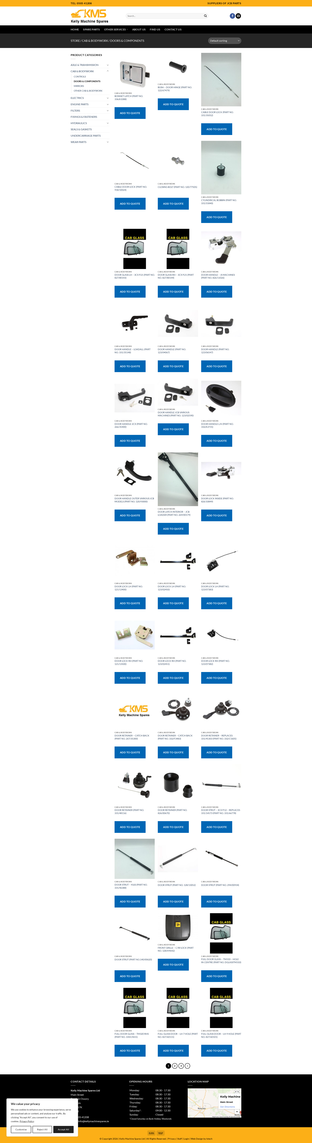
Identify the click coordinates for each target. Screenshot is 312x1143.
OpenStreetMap (235, 1116)
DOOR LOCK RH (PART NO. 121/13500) (129, 662)
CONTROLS (80, 76)
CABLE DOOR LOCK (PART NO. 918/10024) (131, 188)
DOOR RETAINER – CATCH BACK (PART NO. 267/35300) (132, 737)
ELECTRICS (77, 97)
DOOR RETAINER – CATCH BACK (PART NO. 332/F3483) (175, 737)
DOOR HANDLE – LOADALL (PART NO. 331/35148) (132, 351)
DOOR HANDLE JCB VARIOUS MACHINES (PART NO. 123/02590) (176, 414)
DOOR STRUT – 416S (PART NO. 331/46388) (131, 886)
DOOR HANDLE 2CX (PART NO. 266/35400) (131, 425)
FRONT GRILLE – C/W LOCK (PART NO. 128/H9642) (176, 949)
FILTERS (75, 110)
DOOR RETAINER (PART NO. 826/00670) (172, 811)
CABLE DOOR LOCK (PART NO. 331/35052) (217, 114)
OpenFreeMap (224, 1116)
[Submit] (205, 16)
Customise (21, 1129)
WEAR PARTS (78, 141)
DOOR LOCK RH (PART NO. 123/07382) (215, 662)
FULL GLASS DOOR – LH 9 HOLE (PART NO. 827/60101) (221, 1035)
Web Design (197, 1138)
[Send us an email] (238, 16)
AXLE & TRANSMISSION (84, 64)
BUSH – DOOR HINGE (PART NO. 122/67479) (175, 89)
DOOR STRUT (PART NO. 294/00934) (220, 885)
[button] (236, 1111)
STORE (75, 40)
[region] (42, 1117)
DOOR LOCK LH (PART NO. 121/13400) (129, 588)
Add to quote (130, 112)
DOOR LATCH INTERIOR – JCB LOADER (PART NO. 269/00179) (174, 513)
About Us (139, 29)
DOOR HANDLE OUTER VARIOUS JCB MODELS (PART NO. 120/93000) (134, 500)
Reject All (42, 1129)
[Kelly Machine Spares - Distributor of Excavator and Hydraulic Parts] (96, 16)
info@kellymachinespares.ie (93, 1121)
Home (75, 29)
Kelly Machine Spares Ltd (132, 1138)
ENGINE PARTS (79, 104)
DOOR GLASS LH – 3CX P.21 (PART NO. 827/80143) (135, 276)
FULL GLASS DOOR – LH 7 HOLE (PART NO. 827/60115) (178, 1035)
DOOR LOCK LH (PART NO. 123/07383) (215, 588)
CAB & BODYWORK (95, 40)
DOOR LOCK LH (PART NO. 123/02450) (172, 588)
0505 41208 (84, 3)
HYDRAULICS (79, 123)
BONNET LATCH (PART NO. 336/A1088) (129, 98)
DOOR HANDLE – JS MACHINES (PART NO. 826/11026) (218, 276)
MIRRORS (79, 86)
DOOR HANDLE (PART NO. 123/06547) (215, 351)
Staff (179, 1138)
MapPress (215, 1116)
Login (186, 1138)
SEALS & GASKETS (81, 129)
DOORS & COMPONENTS (87, 81)
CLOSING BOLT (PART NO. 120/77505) (177, 187)
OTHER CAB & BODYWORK (88, 90)
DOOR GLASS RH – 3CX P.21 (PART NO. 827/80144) (176, 276)
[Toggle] (108, 65)
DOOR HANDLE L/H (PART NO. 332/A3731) (217, 425)
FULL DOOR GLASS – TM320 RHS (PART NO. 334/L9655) (132, 1035)
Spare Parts (91, 29)
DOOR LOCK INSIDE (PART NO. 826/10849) (217, 500)
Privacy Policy (27, 1121)
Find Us (155, 29)
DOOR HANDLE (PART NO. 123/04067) (172, 351)
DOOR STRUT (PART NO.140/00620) (133, 959)
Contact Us (173, 29)
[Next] (187, 1066)
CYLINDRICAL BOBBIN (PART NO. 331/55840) (219, 202)
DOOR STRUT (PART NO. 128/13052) (177, 885)
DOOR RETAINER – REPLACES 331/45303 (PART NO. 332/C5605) (218, 737)
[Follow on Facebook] (232, 16)
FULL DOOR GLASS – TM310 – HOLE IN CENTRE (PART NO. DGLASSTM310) (221, 961)
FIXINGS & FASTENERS (84, 116)
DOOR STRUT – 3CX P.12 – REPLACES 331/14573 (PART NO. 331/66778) (220, 811)
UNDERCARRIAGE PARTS (86, 135)
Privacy (172, 1138)
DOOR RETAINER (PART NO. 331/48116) (129, 811)
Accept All (63, 1129)
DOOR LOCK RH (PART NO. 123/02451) (172, 662)
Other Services (115, 29)
